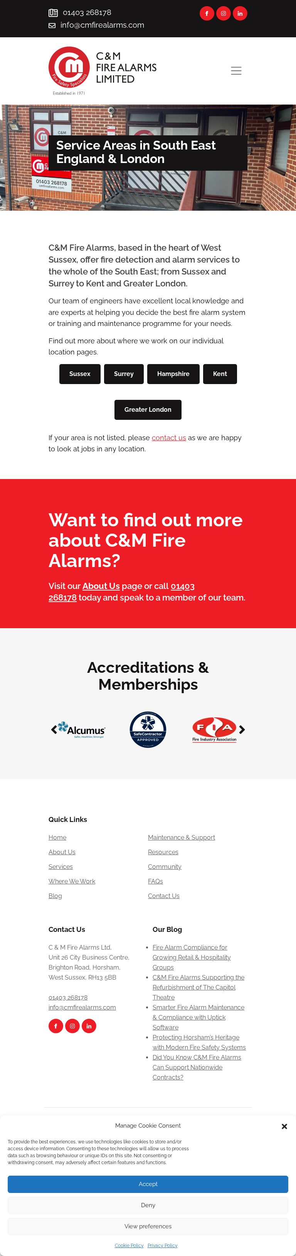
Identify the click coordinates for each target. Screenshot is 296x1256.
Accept (148, 1184)
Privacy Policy (163, 1245)
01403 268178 (86, 12)
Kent (220, 374)
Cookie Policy (129, 1245)
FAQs (155, 881)
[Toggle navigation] (236, 71)
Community (165, 866)
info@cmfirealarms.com (102, 25)
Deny (148, 1205)
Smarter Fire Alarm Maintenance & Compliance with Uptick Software (198, 1017)
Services (61, 866)
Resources (163, 852)
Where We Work (72, 881)
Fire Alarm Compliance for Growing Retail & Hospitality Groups (192, 957)
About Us (62, 852)
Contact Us (164, 896)
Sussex (80, 374)
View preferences (148, 1226)
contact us (169, 438)
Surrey (124, 374)
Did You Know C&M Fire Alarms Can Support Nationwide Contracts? (197, 1067)
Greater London (148, 409)
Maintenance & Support (181, 837)
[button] (284, 1126)
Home (57, 837)
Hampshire (173, 374)
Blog (55, 896)
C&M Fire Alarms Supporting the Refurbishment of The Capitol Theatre (198, 987)
